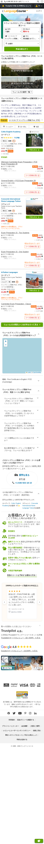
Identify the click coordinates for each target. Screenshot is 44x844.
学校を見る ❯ (34, 150)
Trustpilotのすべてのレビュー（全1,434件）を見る (20, 638)
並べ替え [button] (23, 127)
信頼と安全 (37, 730)
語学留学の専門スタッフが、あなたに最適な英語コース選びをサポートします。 (21, 467)
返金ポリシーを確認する (25, 720)
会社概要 (24, 726)
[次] (42, 119)
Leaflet (29, 372)
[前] (2, 119)
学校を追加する (22, 739)
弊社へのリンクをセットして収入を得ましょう (21, 735)
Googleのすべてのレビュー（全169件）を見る (19, 651)
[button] (2, 2)
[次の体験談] (39, 602)
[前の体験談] (4, 602)
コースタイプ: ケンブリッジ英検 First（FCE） (25, 120)
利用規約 (12, 720)
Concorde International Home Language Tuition (30, 505)
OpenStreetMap (37, 372)
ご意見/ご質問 (35, 726)
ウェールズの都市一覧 (21, 92)
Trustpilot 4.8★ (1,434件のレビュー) (18, 6)
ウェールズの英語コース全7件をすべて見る (21, 324)
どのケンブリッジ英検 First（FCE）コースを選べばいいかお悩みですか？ (21, 461)
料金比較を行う (22, 49)
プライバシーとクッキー (10, 726)
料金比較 (4, 120)
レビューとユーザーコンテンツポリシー (17, 730)
